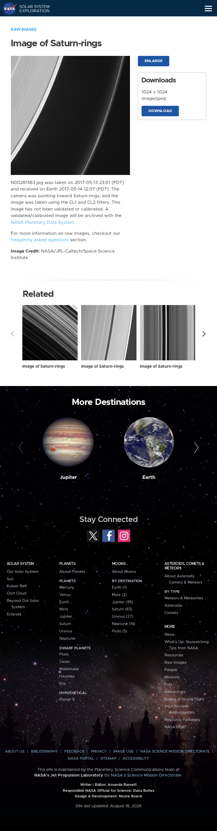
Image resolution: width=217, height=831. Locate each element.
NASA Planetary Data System (42, 222)
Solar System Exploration (31, 8)
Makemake (69, 669)
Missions (172, 677)
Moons (118, 564)
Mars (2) (119, 595)
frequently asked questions (40, 240)
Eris (62, 684)
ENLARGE (153, 61)
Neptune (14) (123, 624)
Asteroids (173, 606)
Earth (148, 477)
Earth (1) (119, 587)
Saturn (65, 624)
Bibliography (44, 751)
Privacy (99, 751)
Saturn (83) (122, 609)
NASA (7, 8)
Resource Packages (182, 720)
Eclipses (14, 614)
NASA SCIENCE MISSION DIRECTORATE (175, 751)
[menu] (208, 8)
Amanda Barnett (122, 785)
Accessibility (136, 758)
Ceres (64, 662)
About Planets (72, 572)
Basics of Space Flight (184, 699)
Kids (168, 685)
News (169, 635)
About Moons (124, 572)
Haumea (67, 676)
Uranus (65, 631)
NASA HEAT (175, 727)
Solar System (20, 564)
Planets (67, 564)
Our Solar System (22, 572)
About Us (15, 751)
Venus (65, 595)
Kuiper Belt (17, 586)
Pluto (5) (119, 631)
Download (160, 111)
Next (204, 334)
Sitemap (108, 758)
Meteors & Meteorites (183, 598)
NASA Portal (81, 758)
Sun (10, 579)
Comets (171, 613)
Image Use (123, 751)
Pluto (64, 654)
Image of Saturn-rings (43, 367)
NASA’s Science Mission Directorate (146, 775)
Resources (173, 655)
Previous (12, 334)
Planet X (67, 699)
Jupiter (68, 477)
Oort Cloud (17, 593)
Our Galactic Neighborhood (31, 21)
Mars (63, 609)
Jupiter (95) (122, 602)
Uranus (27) (122, 617)
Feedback (74, 751)
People (170, 670)
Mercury (66, 587)
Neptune (67, 639)
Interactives (175, 692)
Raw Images (23, 30)
